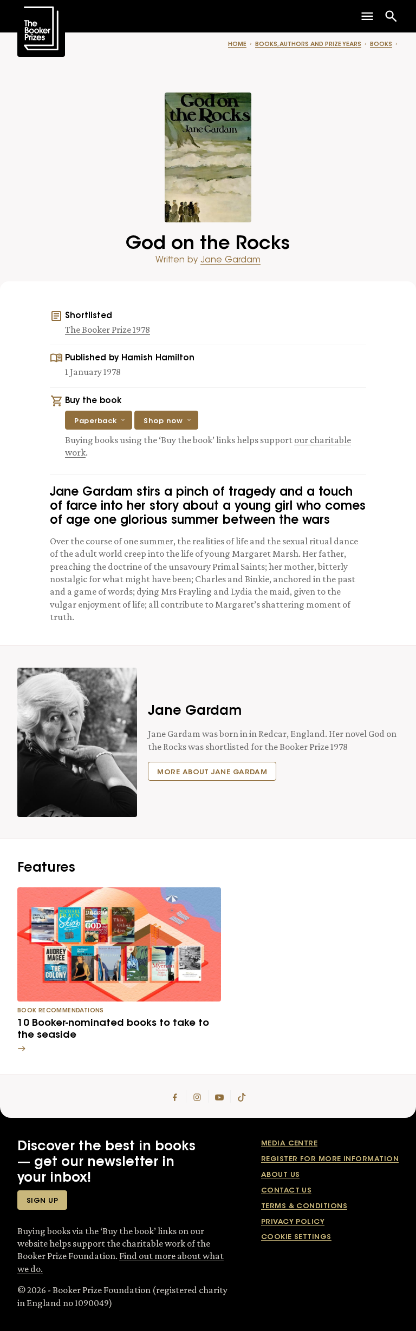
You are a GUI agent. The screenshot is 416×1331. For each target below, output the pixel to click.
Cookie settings (296, 1237)
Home (237, 45)
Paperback (95, 421)
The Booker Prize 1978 (107, 329)
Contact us (286, 1190)
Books (381, 45)
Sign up (42, 1200)
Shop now (163, 421)
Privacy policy (292, 1221)
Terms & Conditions (304, 1206)
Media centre (289, 1143)
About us (280, 1174)
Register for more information (330, 1159)
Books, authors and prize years (308, 45)
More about (212, 772)
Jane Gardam (230, 260)
